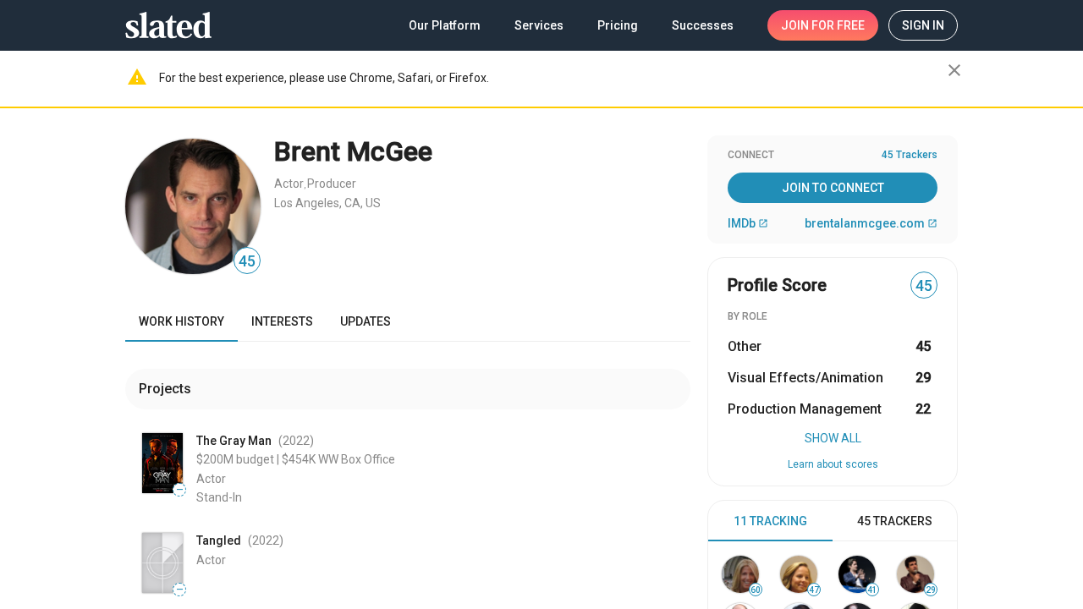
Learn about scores (833, 464)
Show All (833, 438)
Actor (289, 183)
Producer (331, 183)
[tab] (770, 521)
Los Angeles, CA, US (327, 203)
